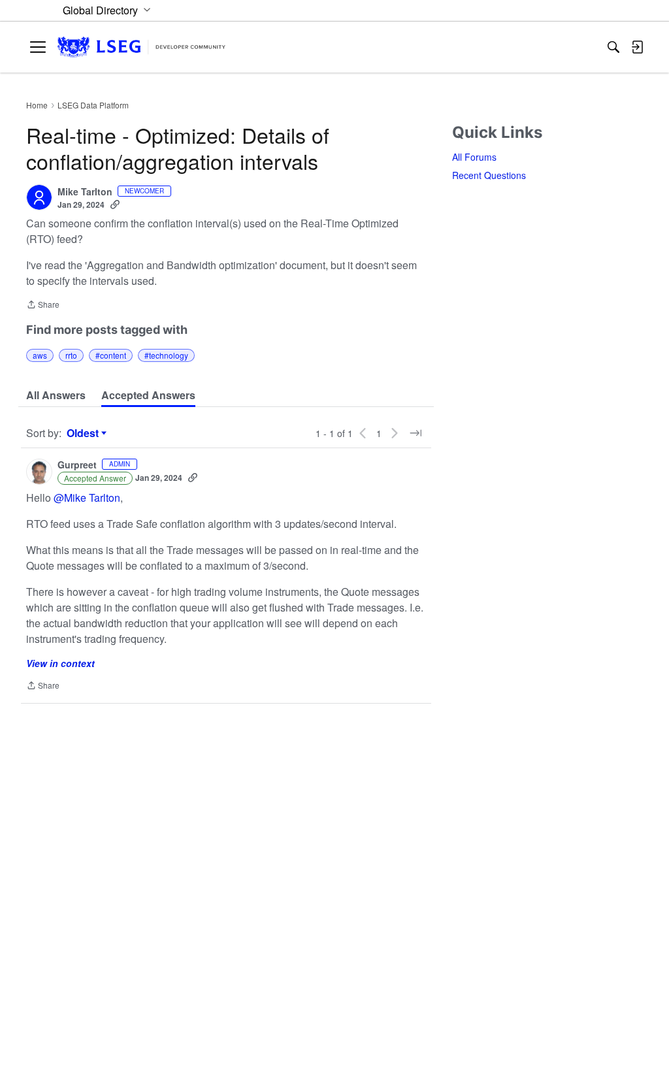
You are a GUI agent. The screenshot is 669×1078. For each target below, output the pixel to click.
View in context (60, 663)
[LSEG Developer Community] (141, 47)
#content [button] (110, 355)
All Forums (474, 156)
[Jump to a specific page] (415, 433)
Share (42, 305)
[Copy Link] (115, 204)
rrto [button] (71, 355)
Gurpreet (77, 465)
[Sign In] (637, 47)
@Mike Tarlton (87, 497)
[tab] (55, 395)
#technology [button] (166, 355)
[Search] (613, 47)
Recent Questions (489, 175)
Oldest (84, 433)
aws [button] (40, 355)
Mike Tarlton (84, 192)
